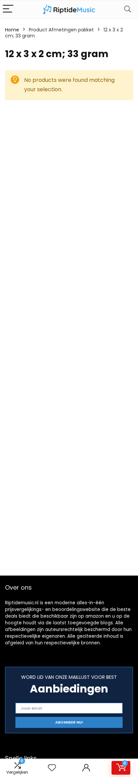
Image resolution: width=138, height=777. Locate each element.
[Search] (128, 9)
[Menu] (8, 9)
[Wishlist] (52, 768)
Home (12, 29)
